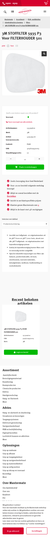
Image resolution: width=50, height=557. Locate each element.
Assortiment (11, 370)
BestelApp (11, 196)
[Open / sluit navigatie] (45, 11)
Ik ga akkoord (13, 531)
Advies (7, 407)
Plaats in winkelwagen (28, 167)
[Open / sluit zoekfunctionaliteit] (5, 11)
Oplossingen (11, 445)
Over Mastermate (14, 483)
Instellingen (37, 530)
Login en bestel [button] (22, 352)
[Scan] (12, 11)
